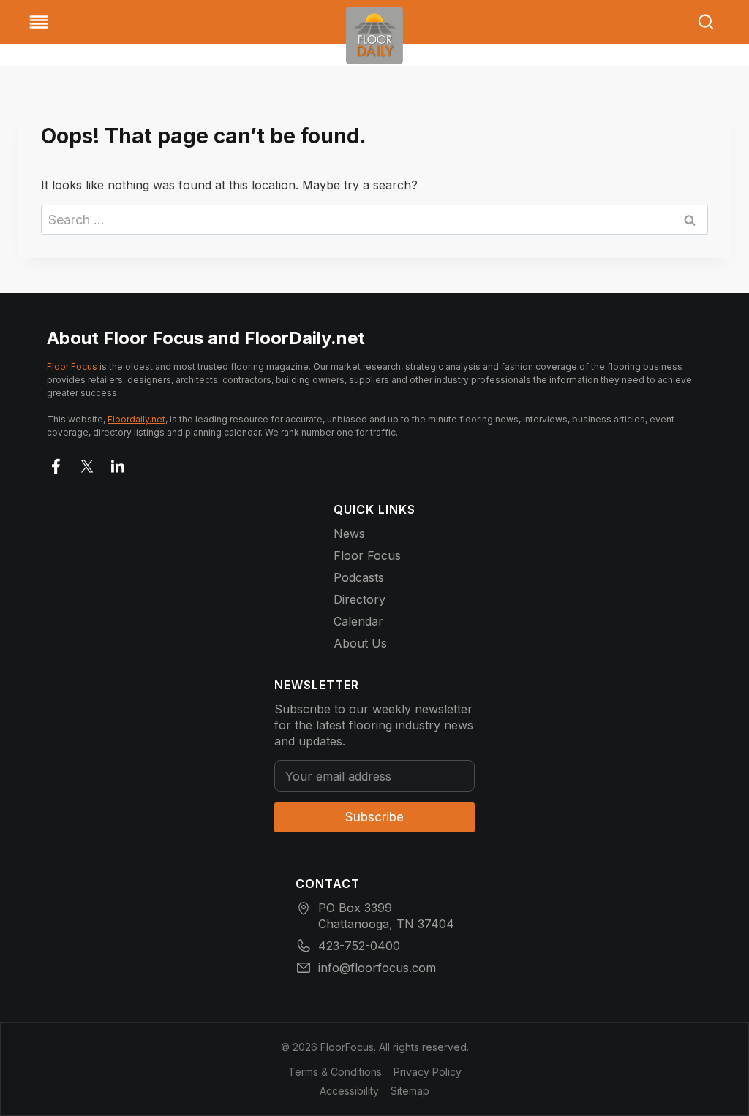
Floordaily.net (136, 419)
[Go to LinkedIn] (117, 463)
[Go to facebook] (56, 463)
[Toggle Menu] (39, 22)
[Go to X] (87, 463)
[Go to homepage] (374, 35)
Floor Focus (72, 366)
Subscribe (374, 817)
